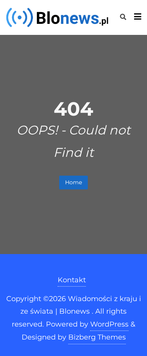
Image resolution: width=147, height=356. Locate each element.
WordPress (109, 324)
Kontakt (72, 280)
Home (73, 182)
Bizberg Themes (97, 337)
